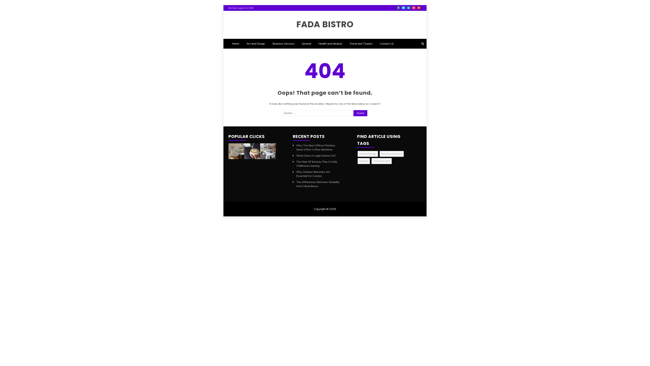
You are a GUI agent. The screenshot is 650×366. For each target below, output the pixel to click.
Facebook (398, 7)
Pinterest (419, 7)
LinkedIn (408, 7)
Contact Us (387, 43)
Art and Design (256, 43)
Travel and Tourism (360, 43)
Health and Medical (330, 43)
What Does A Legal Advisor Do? (316, 155)
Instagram (414, 7)
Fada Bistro (325, 24)
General (306, 43)
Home (235, 43)
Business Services (283, 43)
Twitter (403, 7)
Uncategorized (381, 161)
